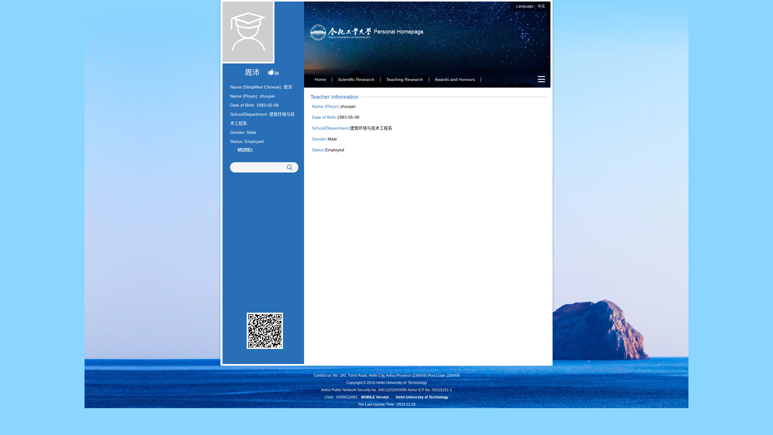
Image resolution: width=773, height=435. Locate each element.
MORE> (245, 149)
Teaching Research (404, 79)
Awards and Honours (455, 79)
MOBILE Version (375, 397)
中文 (541, 6)
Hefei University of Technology (422, 397)
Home (320, 79)
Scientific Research (356, 79)
